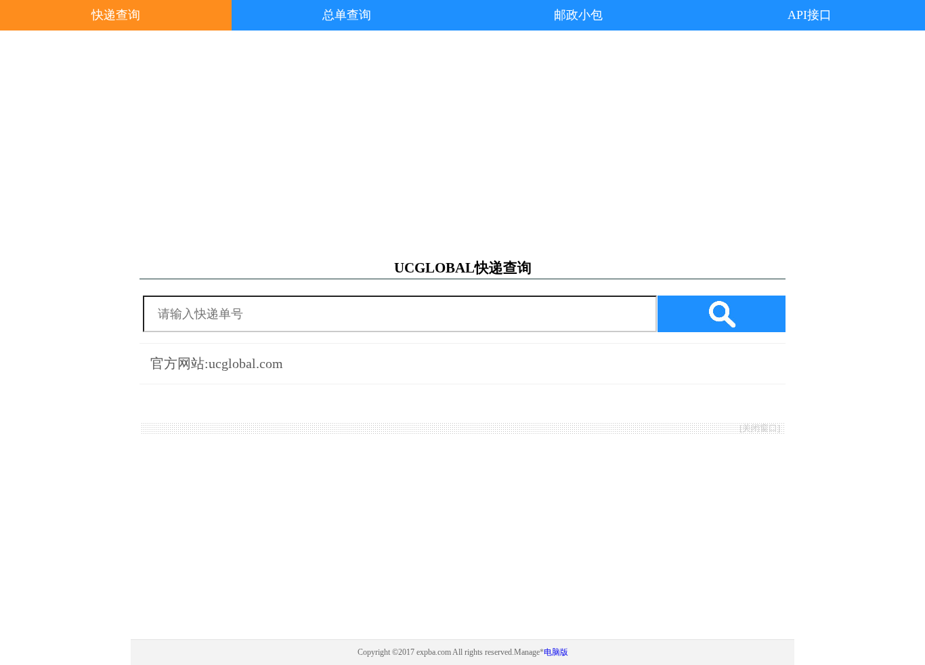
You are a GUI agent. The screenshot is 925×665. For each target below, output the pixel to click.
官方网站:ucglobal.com (216, 363)
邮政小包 (578, 15)
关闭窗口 (759, 428)
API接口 (810, 15)
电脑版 (556, 652)
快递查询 (115, 15)
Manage (527, 652)
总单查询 (346, 15)
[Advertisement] (462, 145)
